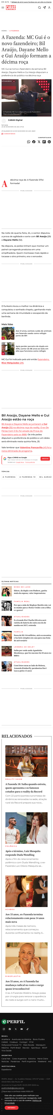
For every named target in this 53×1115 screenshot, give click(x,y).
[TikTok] (27, 1029)
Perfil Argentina (29, 1061)
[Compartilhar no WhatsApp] (28, 142)
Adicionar (45, 458)
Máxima (5, 1048)
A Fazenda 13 (28, 477)
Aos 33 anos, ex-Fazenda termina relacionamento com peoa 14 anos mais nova (24, 918)
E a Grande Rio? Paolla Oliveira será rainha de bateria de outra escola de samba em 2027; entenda (30, 623)
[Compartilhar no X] (39, 142)
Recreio (26, 1048)
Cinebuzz (14, 1042)
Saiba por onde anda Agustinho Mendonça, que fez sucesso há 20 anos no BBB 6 (32, 653)
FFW (31, 1042)
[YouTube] (21, 1029)
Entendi (11, 1108)
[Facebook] (9, 1029)
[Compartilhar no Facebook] (34, 142)
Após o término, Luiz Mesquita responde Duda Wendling (22, 853)
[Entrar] (49, 7)
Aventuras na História (21, 1039)
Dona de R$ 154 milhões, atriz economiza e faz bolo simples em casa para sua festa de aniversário (32, 638)
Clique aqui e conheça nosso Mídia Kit (17, 1091)
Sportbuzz (35, 1048)
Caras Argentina (19, 1059)
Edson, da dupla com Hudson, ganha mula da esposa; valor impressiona (30, 591)
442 (49, 1061)
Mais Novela (28, 1045)
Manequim (41, 1045)
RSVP (44, 1048)
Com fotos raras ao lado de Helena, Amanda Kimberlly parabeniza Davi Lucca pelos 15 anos (30, 668)
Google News (20, 462)
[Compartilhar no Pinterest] (49, 142)
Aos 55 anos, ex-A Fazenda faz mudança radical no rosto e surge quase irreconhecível (24, 985)
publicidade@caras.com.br (13, 1088)
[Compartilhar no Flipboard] (44, 142)
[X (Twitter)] (15, 1029)
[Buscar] (39, 7)
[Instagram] (4, 1029)
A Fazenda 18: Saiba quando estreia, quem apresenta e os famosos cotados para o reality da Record (25, 787)
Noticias (5, 1061)
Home (4, 31)
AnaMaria (6, 1039)
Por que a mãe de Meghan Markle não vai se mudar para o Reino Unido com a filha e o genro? (32, 608)
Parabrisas (15, 1061)
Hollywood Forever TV (11, 1045)
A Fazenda (14, 31)
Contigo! (23, 1042)
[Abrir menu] (3, 7)
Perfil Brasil (15, 1048)
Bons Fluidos (39, 1039)
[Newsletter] (44, 7)
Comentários (9, 134)
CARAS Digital (15, 120)
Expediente (6, 1069)
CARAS (5, 1042)
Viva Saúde (6, 1050)
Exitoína (32, 1059)
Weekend (42, 1061)
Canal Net (6, 1059)
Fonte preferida (30, 462)
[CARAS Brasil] (11, 7)
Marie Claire (42, 1059)
